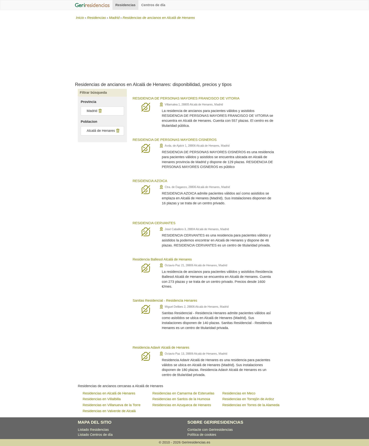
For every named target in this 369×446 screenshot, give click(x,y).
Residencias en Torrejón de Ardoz (248, 399)
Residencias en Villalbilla (102, 399)
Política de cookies (201, 435)
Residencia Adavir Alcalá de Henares (161, 347)
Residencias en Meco (238, 393)
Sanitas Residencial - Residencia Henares (165, 300)
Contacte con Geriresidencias (210, 430)
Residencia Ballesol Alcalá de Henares (162, 259)
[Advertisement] (184, 49)
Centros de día (153, 5)
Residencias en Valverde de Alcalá (109, 411)
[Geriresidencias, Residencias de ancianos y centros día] (92, 5)
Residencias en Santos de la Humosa (181, 399)
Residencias (125, 5)
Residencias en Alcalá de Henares (109, 393)
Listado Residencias (93, 430)
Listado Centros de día (95, 435)
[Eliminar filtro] (99, 111)
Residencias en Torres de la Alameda (250, 405)
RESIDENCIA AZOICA (150, 181)
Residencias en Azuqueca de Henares (181, 405)
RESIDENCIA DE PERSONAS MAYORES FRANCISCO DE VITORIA (186, 98)
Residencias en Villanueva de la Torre (111, 405)
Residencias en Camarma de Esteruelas (183, 393)
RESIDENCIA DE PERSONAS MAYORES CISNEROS (175, 140)
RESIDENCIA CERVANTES (154, 223)
